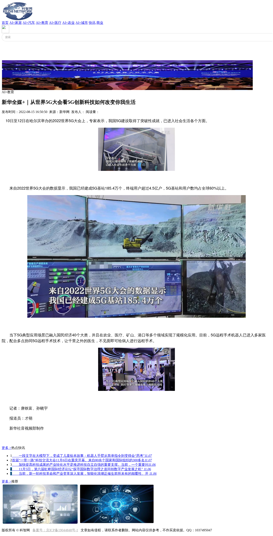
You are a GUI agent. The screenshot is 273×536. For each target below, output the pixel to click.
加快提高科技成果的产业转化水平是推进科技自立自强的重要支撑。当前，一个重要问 (84, 464)
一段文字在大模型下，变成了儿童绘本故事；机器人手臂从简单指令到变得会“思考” (82, 455)
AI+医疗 (55, 22)
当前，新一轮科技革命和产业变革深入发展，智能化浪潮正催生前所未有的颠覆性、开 (84, 473)
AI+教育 (42, 22)
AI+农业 (68, 22)
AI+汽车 (29, 22)
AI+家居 (15, 22)
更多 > (6, 448)
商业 (99, 22)
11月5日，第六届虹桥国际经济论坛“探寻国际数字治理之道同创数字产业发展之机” (81, 469)
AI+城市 (82, 22)
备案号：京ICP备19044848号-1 (55, 530)
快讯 (92, 22)
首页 (5, 22)
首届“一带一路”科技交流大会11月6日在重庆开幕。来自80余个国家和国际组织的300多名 (82, 460)
